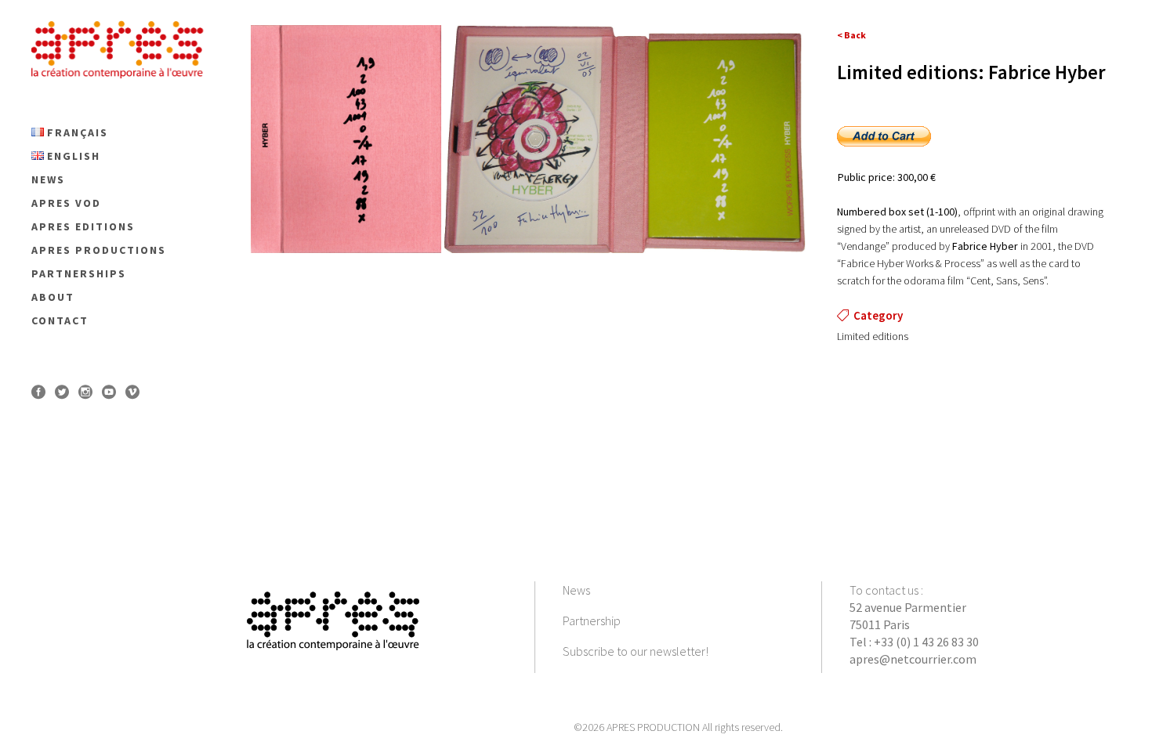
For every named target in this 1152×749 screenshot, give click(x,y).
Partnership (592, 620)
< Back (851, 35)
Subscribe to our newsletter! (635, 651)
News (576, 590)
